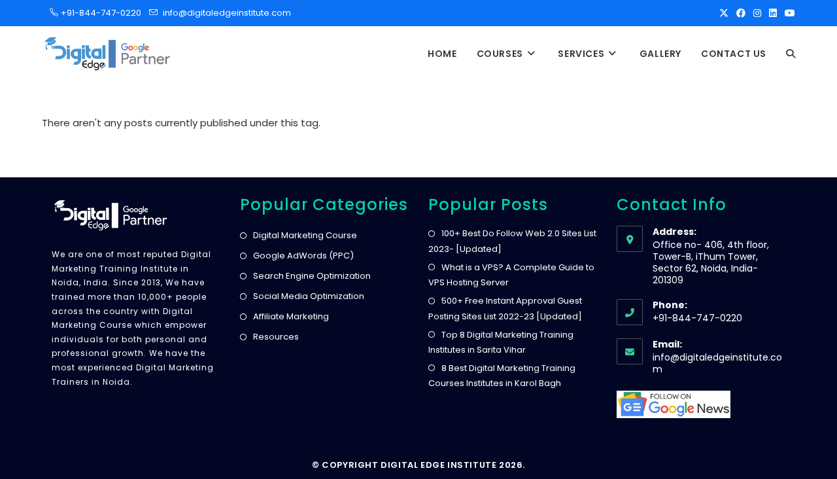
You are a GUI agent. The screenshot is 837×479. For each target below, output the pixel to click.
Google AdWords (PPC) (303, 255)
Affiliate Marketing (291, 316)
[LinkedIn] (773, 13)
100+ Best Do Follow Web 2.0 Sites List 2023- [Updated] (512, 241)
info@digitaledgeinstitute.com (227, 13)
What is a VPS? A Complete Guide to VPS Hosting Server (511, 275)
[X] (723, 13)
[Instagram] (757, 13)
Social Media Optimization (308, 296)
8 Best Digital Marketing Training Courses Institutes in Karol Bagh (501, 375)
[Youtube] (788, 13)
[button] (790, 54)
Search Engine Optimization (312, 276)
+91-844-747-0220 (97, 13)
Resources (276, 336)
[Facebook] (740, 13)
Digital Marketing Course (305, 235)
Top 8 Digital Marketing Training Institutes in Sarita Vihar (500, 342)
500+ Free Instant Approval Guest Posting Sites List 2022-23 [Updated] (505, 308)
